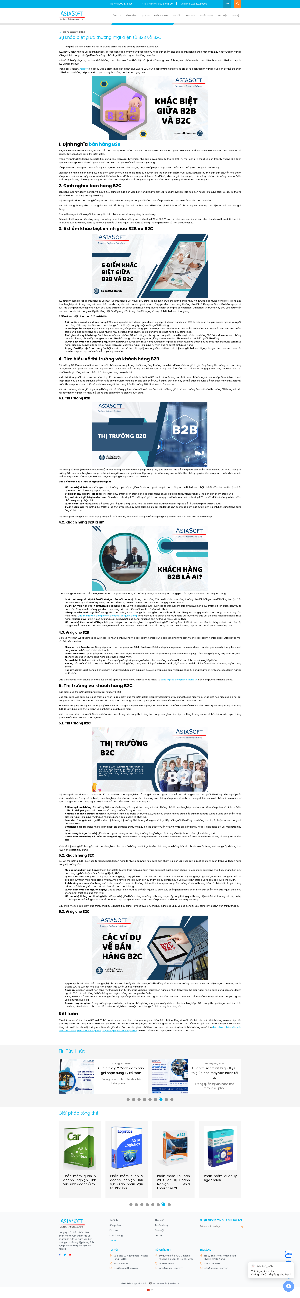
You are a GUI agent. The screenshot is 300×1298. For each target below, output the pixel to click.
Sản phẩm (131, 16)
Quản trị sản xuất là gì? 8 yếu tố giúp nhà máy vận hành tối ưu (121, 1073)
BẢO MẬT (222, 16)
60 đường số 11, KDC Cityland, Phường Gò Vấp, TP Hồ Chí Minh (176, 1257)
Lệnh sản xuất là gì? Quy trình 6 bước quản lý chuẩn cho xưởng (215, 1073)
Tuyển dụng (206, 16)
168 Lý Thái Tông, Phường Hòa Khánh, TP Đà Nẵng (220, 1257)
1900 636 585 (125, 4)
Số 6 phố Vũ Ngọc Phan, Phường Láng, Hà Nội (131, 1257)
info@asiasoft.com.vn (126, 1268)
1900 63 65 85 (121, 1264)
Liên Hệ (235, 16)
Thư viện (190, 16)
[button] (128, 1099)
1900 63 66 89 (165, 4)
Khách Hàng (161, 16)
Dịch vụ (145, 16)
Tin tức (177, 16)
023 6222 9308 (199, 4)
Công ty (116, 16)
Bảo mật (159, 1230)
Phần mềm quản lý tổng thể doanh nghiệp (220, 1180)
